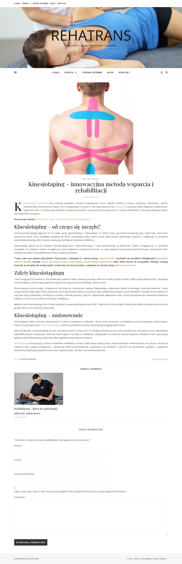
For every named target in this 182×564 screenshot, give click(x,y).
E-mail (18, 459)
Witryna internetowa (24, 473)
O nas (17, 3)
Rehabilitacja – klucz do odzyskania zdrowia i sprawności (62, 219)
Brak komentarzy (160, 359)
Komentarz (19, 497)
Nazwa (18, 445)
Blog (52, 3)
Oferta (25, 3)
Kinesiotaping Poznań (33, 203)
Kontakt (62, 3)
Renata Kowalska (28, 359)
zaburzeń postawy (50, 325)
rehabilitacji (120, 206)
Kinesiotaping (20, 343)
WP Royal (35, 558)
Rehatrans (91, 35)
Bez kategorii (91, 179)
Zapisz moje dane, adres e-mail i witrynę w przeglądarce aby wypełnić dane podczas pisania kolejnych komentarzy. (70, 491)
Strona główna (39, 3)
